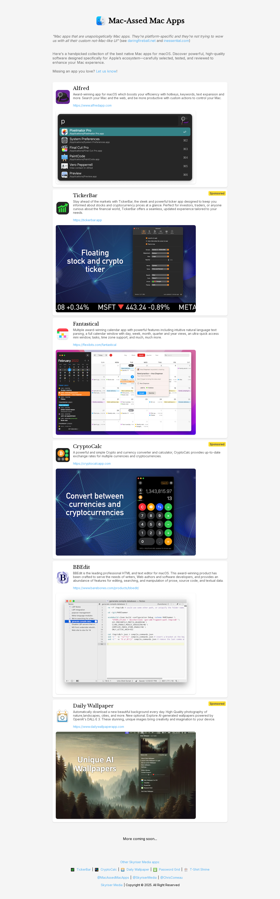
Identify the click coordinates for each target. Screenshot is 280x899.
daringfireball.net (142, 40)
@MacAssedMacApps (113, 877)
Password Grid (169, 869)
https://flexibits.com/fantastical (94, 345)
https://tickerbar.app (87, 220)
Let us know (106, 71)
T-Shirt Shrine (200, 869)
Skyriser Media (111, 885)
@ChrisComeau (171, 877)
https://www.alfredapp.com (92, 105)
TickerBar (84, 869)
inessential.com (176, 40)
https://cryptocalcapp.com (92, 463)
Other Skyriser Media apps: (140, 862)
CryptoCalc (109, 869)
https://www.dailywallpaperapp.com (98, 726)
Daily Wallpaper (138, 869)
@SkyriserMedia (145, 877)
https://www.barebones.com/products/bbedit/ (106, 588)
